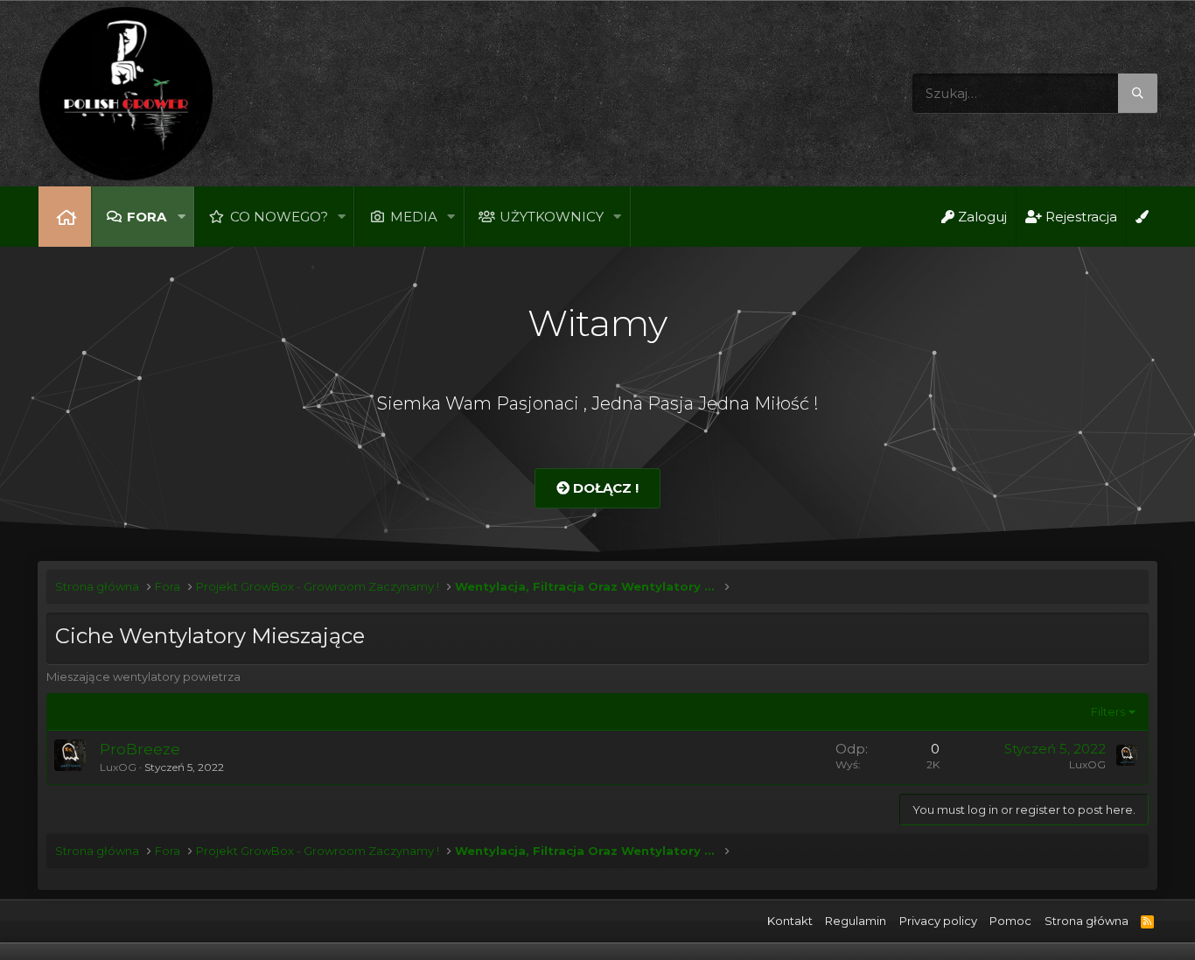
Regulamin (855, 921)
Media (413, 216)
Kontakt (790, 921)
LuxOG (118, 767)
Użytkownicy (552, 216)
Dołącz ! (604, 488)
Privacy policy (938, 921)
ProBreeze (140, 749)
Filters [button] (1108, 711)
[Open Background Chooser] (1141, 216)
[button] (181, 216)
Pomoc (1010, 921)
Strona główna (64, 216)
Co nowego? (279, 216)
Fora (146, 216)
